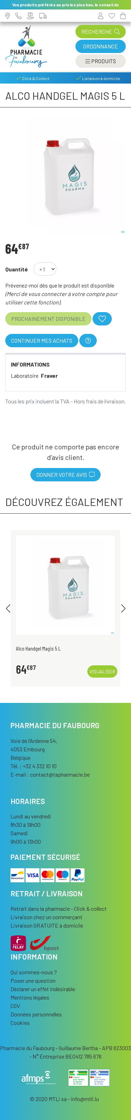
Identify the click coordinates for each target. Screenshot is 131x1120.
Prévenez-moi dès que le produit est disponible (59, 285)
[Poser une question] (88, 340)
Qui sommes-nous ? (33, 972)
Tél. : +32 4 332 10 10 (33, 766)
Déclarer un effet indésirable (42, 989)
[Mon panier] (123, 15)
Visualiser (102, 671)
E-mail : (50, 774)
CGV (15, 1005)
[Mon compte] (100, 15)
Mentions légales (29, 997)
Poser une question (33, 980)
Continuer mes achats (41, 340)
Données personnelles (36, 1014)
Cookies (20, 1022)
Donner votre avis (62, 474)
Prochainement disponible (48, 318)
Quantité (16, 269)
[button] (8, 608)
